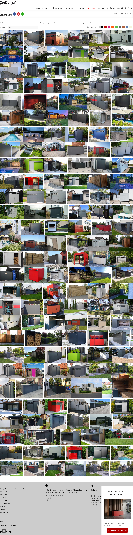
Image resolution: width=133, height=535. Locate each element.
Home (38, 8)
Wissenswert (70, 8)
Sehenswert (92, 8)
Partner (2, 510)
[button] (131, 8)
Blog (99, 8)
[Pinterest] (128, 8)
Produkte (45, 8)
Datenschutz (4, 516)
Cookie (2, 519)
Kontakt (105, 8)
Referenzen (82, 8)
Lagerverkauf (59, 8)
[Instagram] (125, 8)
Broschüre (3, 500)
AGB (1, 522)
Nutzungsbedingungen (8, 525)
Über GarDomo (115, 8)
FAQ (46, 500)
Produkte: (3, 27)
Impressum (4, 513)
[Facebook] (122, 8)
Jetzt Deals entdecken (117, 530)
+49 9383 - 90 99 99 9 (55, 496)
